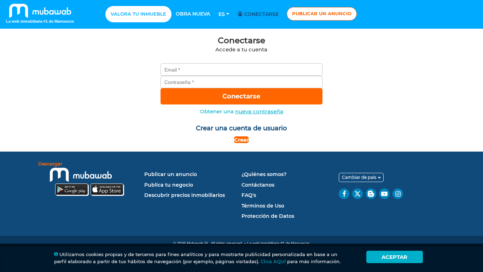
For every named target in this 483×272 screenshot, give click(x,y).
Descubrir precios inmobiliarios (184, 195)
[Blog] (371, 193)
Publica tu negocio (168, 185)
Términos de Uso (263, 206)
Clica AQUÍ (273, 261)
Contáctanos (258, 185)
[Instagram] (397, 193)
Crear (241, 139)
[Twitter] (357, 193)
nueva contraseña (259, 111)
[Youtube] (384, 193)
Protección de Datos (268, 216)
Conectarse (261, 14)
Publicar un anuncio (321, 13)
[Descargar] (89, 179)
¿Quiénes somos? (264, 174)
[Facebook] (344, 193)
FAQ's (249, 195)
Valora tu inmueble (138, 14)
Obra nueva (193, 14)
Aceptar (394, 257)
